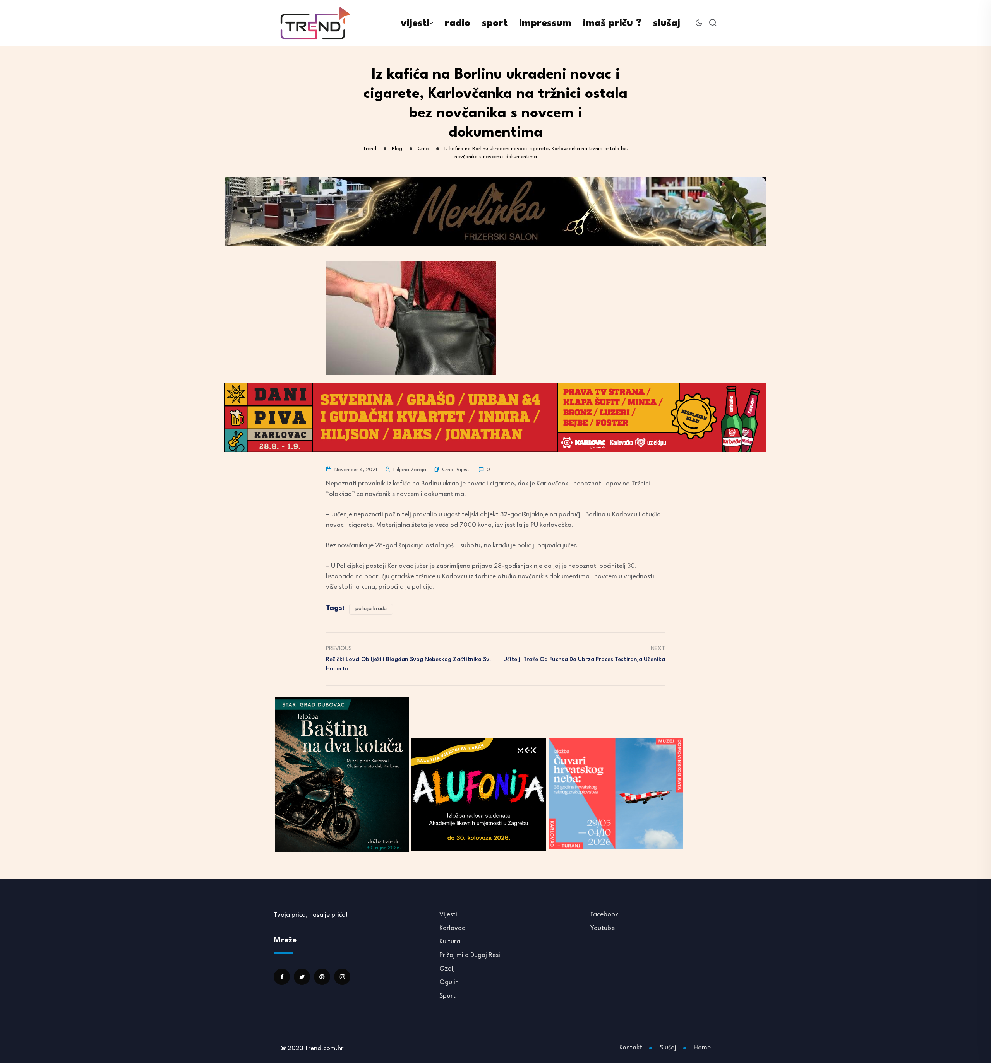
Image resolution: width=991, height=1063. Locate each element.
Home (702, 1047)
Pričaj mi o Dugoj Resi (469, 955)
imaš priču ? (612, 23)
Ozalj (447, 969)
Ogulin (449, 982)
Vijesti (463, 469)
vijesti (415, 23)
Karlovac (452, 928)
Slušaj (668, 1047)
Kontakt (630, 1047)
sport (495, 23)
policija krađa (371, 608)
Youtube (602, 928)
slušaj (666, 23)
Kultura (449, 941)
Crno (447, 469)
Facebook (604, 914)
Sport (447, 996)
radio (457, 23)
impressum (545, 23)
